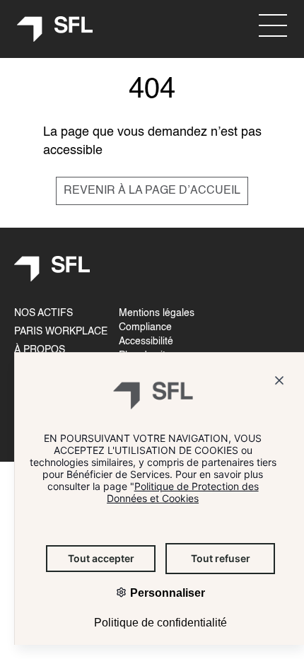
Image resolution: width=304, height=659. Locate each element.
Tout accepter (101, 558)
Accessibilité (146, 341)
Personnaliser (166, 593)
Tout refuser (220, 558)
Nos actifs (43, 313)
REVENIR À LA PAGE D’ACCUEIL (152, 191)
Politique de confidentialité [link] (160, 623)
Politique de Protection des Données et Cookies (183, 492)
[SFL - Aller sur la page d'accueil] (55, 29)
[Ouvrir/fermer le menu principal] (273, 25)
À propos (39, 350)
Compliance (145, 327)
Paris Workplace (60, 332)
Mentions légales (156, 313)
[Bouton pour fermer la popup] (279, 383)
